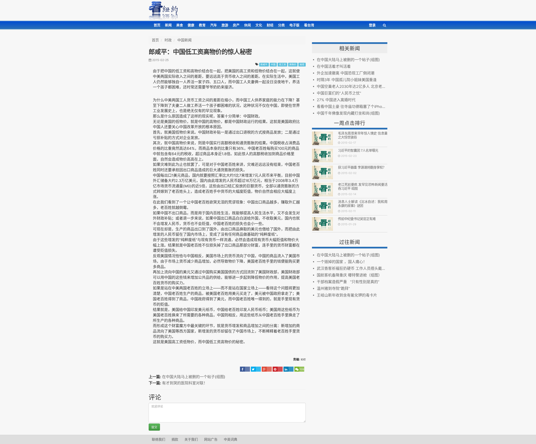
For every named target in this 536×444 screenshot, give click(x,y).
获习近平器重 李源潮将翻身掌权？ (362, 167)
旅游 (225, 25)
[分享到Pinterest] (278, 369)
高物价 (292, 64)
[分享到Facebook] (245, 369)
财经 (270, 25)
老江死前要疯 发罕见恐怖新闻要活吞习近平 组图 (362, 186)
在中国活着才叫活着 (334, 66)
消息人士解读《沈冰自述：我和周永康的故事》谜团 (362, 204)
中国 (273, 64)
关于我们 (191, 439)
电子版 (294, 25)
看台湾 (309, 25)
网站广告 (211, 439)
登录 (372, 25)
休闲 (247, 25)
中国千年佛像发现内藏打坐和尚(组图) (348, 113)
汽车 (213, 25)
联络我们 (158, 439)
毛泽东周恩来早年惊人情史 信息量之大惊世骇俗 (362, 135)
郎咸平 (263, 64)
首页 (157, 25)
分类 (281, 25)
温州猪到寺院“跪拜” (333, 288)
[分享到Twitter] (256, 369)
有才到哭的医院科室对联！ (184, 383)
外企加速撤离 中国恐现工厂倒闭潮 (345, 73)
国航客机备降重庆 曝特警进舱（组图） (349, 275)
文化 (258, 25)
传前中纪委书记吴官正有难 (357, 219)
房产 (236, 25)
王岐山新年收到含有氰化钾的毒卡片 (347, 295)
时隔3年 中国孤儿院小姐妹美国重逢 (347, 80)
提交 (154, 427)
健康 (191, 25)
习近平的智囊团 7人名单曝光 (359, 150)
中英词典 (230, 439)
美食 (179, 25)
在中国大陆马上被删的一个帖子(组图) (193, 377)
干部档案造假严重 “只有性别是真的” (348, 282)
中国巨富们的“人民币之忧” (339, 93)
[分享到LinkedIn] (288, 369)
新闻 (168, 25)
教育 (202, 25)
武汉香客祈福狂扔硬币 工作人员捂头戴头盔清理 (352, 268)
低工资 (282, 64)
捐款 (174, 439)
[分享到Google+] (267, 369)
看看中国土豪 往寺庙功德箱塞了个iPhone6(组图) (352, 106)
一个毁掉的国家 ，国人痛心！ (342, 262)
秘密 (302, 64)
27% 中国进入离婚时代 (336, 100)
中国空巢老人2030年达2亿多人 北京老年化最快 (352, 86)
